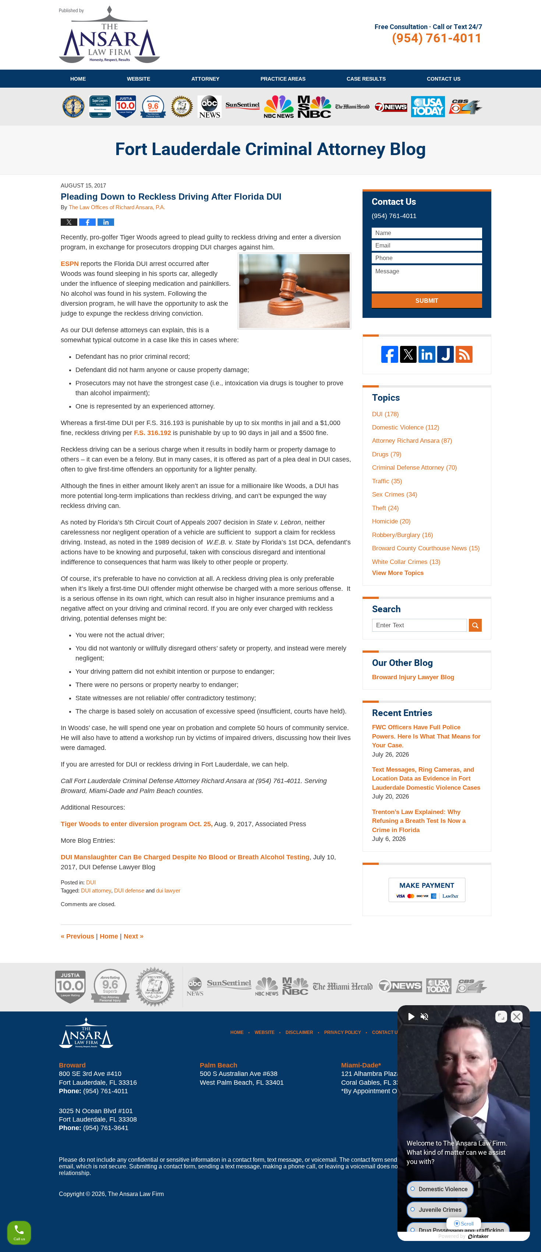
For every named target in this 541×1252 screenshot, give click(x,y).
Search (475, 625)
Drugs (387, 454)
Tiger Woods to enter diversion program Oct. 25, (137, 824)
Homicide (391, 521)
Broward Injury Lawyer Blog (413, 677)
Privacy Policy (342, 1032)
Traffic (387, 481)
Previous (77, 936)
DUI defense (129, 891)
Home (78, 79)
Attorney (205, 79)
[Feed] (464, 354)
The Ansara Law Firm (136, 1194)
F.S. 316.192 (152, 432)
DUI (91, 882)
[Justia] (445, 354)
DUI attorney (96, 891)
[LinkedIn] (426, 354)
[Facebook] (389, 354)
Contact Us (386, 1032)
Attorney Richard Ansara (412, 440)
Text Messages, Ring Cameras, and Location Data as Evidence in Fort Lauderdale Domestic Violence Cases (426, 778)
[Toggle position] (501, 1017)
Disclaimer (299, 1032)
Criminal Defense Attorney (414, 467)
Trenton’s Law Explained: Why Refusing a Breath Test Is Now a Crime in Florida (419, 821)
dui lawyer (168, 891)
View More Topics (398, 572)
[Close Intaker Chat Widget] (517, 1017)
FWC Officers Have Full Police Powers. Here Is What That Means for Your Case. (426, 736)
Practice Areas (283, 79)
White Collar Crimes (406, 561)
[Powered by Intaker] (478, 1236)
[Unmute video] (411, 1017)
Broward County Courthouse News (426, 548)
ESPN (70, 263)
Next (134, 936)
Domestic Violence (405, 427)
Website (138, 79)
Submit (427, 301)
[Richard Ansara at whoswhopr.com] (154, 987)
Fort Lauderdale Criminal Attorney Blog (109, 34)
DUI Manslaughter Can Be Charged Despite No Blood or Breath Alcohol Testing (185, 857)
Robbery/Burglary (402, 535)
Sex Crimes (394, 494)
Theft (385, 508)
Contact (443, 79)
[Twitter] (408, 354)
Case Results (366, 79)
